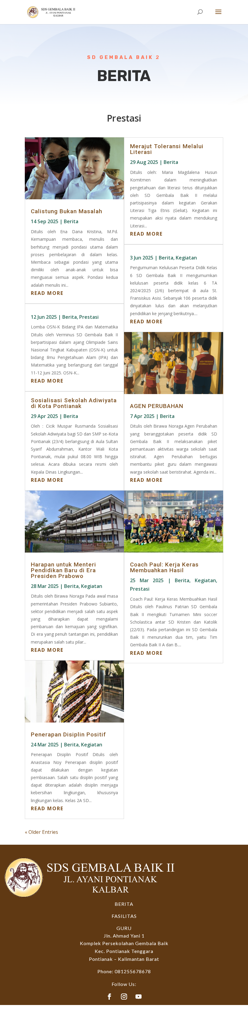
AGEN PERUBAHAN (156, 406)
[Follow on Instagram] (124, 996)
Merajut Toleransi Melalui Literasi (167, 149)
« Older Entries (41, 832)
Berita (71, 221)
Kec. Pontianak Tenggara (124, 951)
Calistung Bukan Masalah (66, 211)
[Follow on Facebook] (109, 996)
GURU (124, 928)
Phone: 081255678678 (124, 971)
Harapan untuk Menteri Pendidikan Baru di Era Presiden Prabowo (63, 570)
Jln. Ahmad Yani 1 (124, 935)
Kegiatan (91, 586)
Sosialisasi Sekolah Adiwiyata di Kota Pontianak (74, 403)
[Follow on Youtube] (138, 996)
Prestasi (89, 317)
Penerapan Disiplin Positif (68, 734)
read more (47, 293)
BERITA (124, 904)
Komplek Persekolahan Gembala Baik (124, 943)
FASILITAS (124, 916)
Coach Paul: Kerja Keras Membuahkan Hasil (164, 567)
